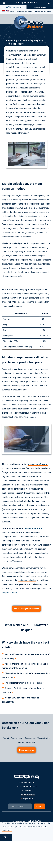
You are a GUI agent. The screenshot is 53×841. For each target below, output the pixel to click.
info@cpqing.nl (28, 799)
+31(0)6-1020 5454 (12, 7)
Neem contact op (26, 750)
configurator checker (27, 580)
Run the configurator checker (26, 609)
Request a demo (9, 592)
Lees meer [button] (7, 830)
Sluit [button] (6, 837)
